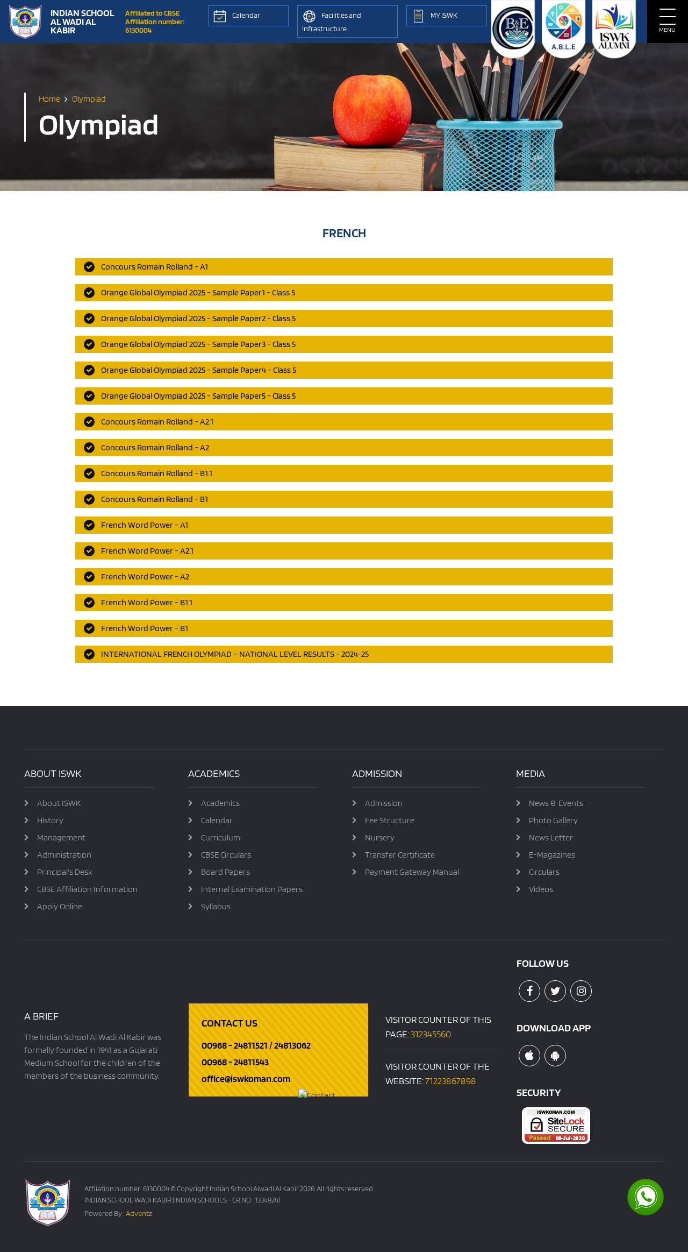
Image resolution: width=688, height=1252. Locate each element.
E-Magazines (552, 855)
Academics (220, 803)
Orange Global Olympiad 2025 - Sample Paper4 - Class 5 (198, 370)
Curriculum (220, 837)
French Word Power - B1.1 (146, 602)
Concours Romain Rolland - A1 (154, 266)
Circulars (544, 872)
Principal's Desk (64, 872)
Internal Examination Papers (252, 889)
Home (49, 99)
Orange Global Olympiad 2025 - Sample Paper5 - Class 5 (198, 396)
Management (61, 837)
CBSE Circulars (226, 855)
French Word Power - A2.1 (147, 551)
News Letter (551, 837)
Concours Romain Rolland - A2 (155, 447)
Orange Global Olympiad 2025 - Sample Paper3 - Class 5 (198, 344)
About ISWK (59, 803)
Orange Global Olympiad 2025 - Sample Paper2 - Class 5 (198, 318)
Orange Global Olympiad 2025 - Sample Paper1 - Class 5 (198, 292)
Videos (541, 889)
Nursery (380, 837)
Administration (64, 855)
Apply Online (59, 906)
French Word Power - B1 (144, 628)
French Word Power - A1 (144, 525)
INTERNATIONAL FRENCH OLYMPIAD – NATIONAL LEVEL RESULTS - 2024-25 (235, 654)
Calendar (217, 820)
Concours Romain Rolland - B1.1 (156, 473)
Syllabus (216, 906)
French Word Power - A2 (145, 576)
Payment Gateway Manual (412, 872)
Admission (384, 803)
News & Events (556, 803)
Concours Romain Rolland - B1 (154, 499)
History (50, 820)
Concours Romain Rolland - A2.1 (157, 421)
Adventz (139, 1213)
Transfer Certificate (400, 855)
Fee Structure (389, 820)
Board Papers (225, 872)
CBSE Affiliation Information (87, 889)
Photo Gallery (553, 820)
